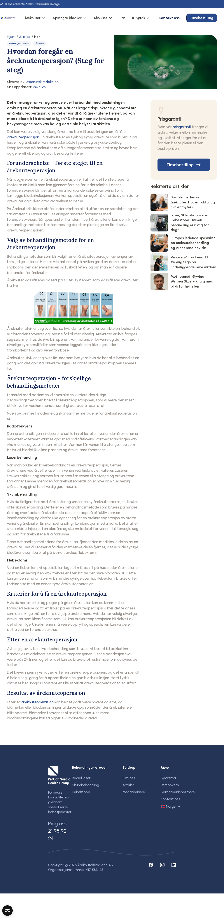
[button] (35, 18)
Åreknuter (32, 18)
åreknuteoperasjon (23, 137)
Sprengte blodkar (67, 18)
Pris (123, 18)
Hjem (11, 37)
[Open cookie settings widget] (7, 910)
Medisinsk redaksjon (42, 82)
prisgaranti (182, 126)
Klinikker (100, 18)
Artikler (25, 37)
